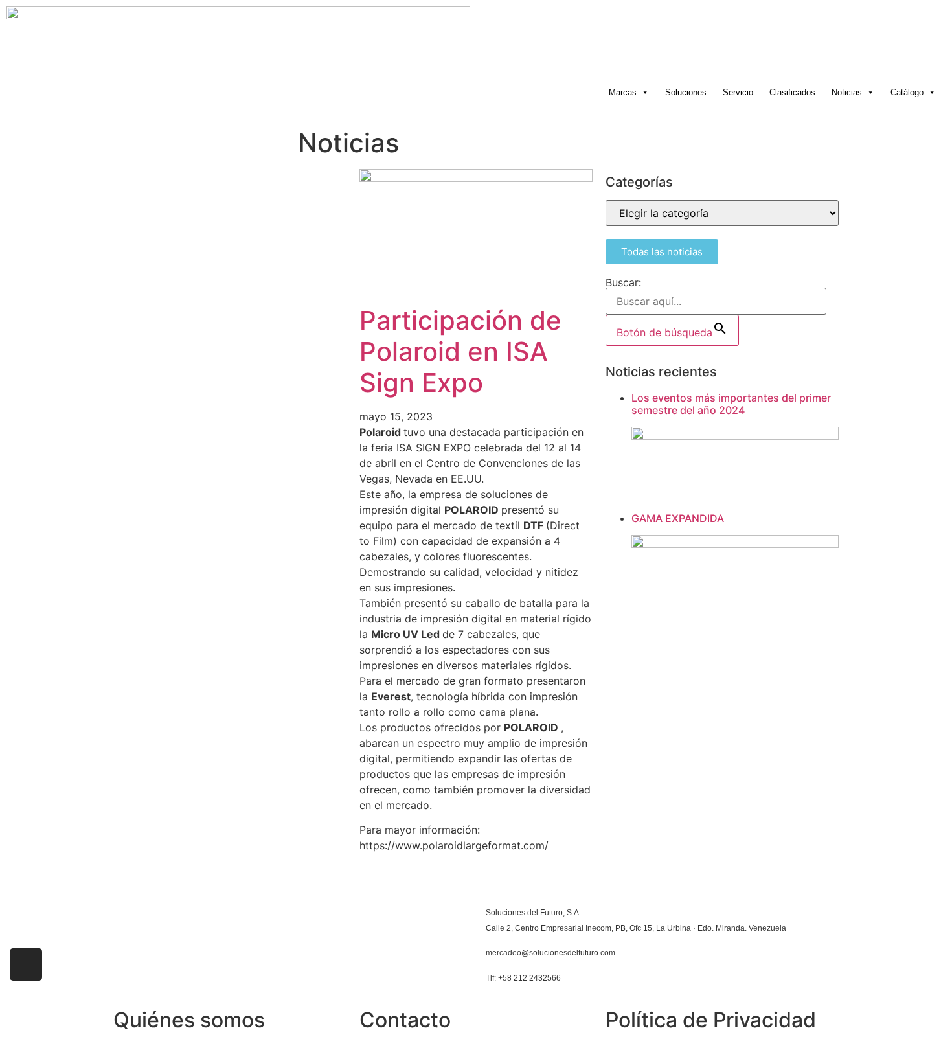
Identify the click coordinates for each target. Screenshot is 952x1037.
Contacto (405, 1019)
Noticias (847, 92)
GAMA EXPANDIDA (677, 518)
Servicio (738, 92)
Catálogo (907, 92)
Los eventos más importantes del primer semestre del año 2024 (731, 403)
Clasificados (792, 92)
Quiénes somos (189, 1019)
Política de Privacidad (711, 1019)
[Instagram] (26, 964)
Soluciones (686, 92)
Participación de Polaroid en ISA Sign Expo (460, 351)
